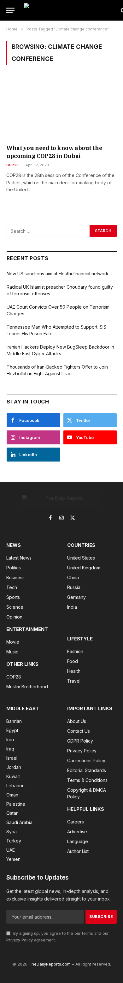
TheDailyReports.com (50, 964)
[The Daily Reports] (69, 10)
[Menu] (10, 10)
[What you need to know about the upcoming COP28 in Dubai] (61, 109)
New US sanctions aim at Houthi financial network (57, 273)
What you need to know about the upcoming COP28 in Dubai (54, 151)
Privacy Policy (19, 940)
